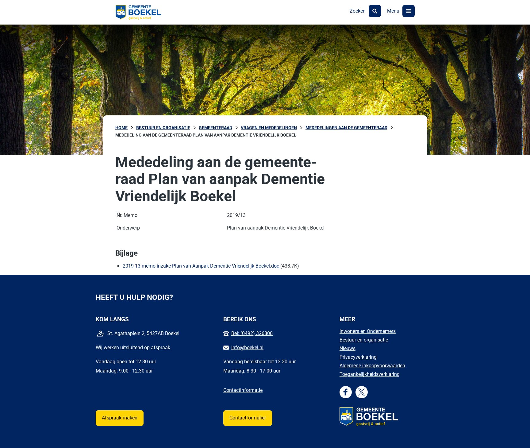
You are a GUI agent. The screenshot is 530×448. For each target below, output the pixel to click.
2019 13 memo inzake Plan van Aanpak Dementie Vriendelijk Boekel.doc (201, 266)
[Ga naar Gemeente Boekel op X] (361, 392)
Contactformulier (247, 418)
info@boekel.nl (247, 347)
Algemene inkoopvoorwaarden (372, 366)
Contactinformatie (243, 390)
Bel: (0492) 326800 (252, 333)
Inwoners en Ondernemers (368, 331)
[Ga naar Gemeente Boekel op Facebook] (345, 392)
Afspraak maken (119, 418)
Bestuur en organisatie (364, 340)
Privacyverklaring (358, 357)
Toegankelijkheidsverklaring (370, 374)
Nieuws (347, 348)
